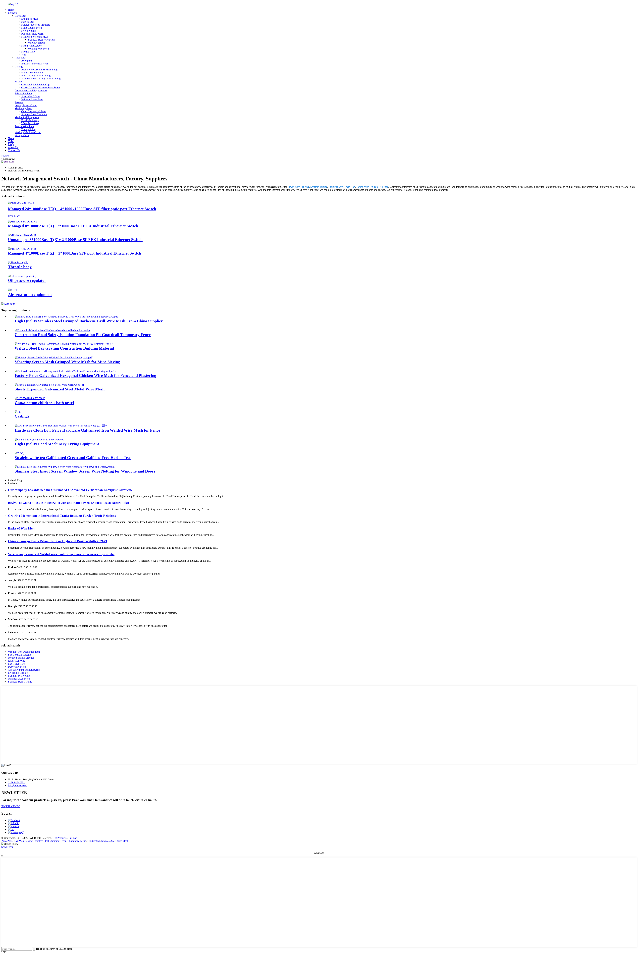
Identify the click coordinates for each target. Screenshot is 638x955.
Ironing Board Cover (26, 105)
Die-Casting (93, 841)
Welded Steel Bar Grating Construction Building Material (64, 348)
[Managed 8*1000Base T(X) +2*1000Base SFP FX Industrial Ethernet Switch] (22, 221)
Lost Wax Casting (23, 841)
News (11, 138)
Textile (18, 81)
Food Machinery (30, 120)
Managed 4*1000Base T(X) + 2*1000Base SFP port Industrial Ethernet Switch (74, 253)
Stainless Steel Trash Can (342, 186)
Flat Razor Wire (16, 663)
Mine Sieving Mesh (31, 27)
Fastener (19, 102)
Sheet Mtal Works (30, 96)
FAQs (11, 144)
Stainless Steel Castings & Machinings (41, 78)
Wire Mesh (20, 15)
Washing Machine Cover (28, 132)
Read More (14, 215)
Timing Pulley (28, 129)
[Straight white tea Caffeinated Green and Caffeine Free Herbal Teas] (19, 453)
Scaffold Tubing (318, 186)
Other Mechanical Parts (33, 111)
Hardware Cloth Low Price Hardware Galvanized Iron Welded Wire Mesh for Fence (87, 430)
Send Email (7, 847)
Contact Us (14, 150)
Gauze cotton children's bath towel (44, 403)
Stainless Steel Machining (34, 114)
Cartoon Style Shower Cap (35, 84)
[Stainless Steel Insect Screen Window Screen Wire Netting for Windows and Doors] (65, 466)
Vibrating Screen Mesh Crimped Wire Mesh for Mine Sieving (67, 362)
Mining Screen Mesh (19, 678)
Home (11, 9)
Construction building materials (31, 90)
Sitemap (73, 838)
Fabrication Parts (23, 93)
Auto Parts (6, 841)
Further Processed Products (35, 24)
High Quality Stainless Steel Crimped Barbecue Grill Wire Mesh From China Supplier (89, 321)
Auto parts (20, 57)
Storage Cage (28, 51)
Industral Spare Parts (32, 99)
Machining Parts (23, 108)
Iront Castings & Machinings (36, 75)
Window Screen (36, 42)
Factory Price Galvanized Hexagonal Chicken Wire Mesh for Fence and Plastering (85, 375)
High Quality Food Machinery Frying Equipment (57, 444)
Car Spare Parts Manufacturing (24, 669)
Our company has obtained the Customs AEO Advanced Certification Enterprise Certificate (70, 490)
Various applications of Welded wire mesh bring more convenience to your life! (61, 554)
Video (11, 141)
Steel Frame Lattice (31, 45)
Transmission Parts (24, 126)
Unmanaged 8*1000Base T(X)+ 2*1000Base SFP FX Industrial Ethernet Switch (75, 239)
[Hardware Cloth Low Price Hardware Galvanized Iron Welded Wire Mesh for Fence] (61, 425)
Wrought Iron (22, 135)
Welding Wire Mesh (38, 48)
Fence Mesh (27, 21)
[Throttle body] (18, 262)
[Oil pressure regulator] (22, 276)
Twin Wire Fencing (299, 186)
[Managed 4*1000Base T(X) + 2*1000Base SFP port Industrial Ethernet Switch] (22, 248)
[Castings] (18, 411)
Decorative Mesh (17, 666)
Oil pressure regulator (27, 280)
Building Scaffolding (19, 675)
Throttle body (20, 267)
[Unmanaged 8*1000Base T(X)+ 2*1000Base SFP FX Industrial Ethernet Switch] (22, 235)
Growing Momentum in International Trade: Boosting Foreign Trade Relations (62, 515)
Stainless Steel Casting (20, 681)
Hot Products (59, 838)
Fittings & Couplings (32, 72)
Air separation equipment (30, 294)
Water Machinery (30, 123)
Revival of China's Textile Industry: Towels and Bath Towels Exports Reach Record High (68, 502)
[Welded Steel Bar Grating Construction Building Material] (64, 343)
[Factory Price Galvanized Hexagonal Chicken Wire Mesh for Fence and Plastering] (65, 371)
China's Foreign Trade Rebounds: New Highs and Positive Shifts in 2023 (57, 541)
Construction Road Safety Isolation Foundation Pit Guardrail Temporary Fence (83, 334)
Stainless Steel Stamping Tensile (51, 841)
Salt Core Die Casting (19, 654)
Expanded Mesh (29, 18)
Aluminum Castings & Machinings (39, 69)
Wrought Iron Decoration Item (24, 651)
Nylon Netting (28, 30)
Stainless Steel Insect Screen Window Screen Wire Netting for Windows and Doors (85, 471)
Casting (19, 66)
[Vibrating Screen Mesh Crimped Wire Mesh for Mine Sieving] (54, 357)
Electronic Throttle (18, 672)
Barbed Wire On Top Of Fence (372, 186)
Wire (23, 54)
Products (12, 12)
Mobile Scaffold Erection (21, 657)
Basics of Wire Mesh (21, 528)
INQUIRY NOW (10, 806)
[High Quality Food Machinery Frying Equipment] (39, 439)
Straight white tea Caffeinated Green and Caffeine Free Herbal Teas (73, 457)
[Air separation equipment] (12, 289)
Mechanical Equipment (27, 117)
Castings (22, 416)
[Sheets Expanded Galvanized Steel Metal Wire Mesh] (49, 384)
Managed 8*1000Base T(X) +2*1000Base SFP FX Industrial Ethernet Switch (73, 226)
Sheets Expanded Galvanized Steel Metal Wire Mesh (60, 389)
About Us (13, 147)
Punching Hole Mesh (32, 33)
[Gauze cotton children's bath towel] (30, 398)
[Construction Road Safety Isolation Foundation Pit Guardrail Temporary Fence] (52, 330)
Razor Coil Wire (16, 660)
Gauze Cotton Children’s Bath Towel (40, 87)
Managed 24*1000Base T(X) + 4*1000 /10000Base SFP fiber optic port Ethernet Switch (82, 209)
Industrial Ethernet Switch (35, 63)
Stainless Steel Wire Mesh (34, 36)
